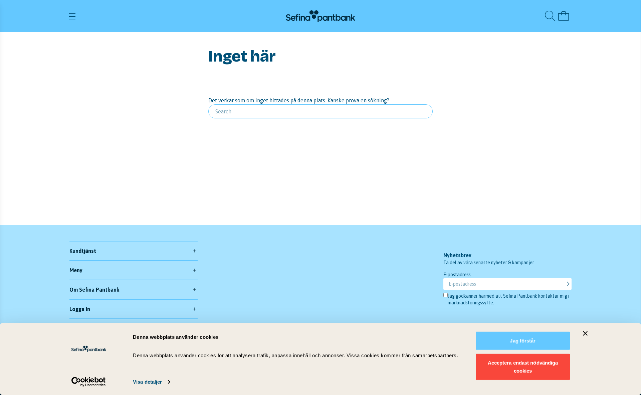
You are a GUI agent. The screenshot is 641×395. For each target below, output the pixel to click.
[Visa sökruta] (550, 16)
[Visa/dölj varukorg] (563, 16)
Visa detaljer (147, 382)
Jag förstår (523, 340)
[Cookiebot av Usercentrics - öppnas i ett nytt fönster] (88, 382)
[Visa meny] (151, 16)
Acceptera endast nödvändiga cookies (523, 366)
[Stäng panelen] (585, 333)
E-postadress (457, 274)
